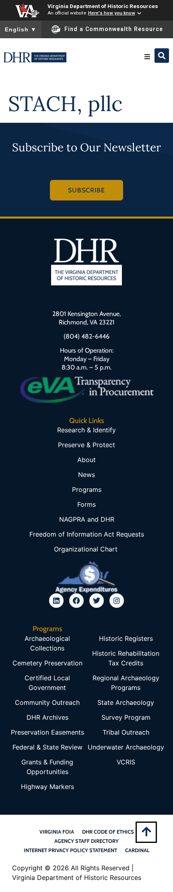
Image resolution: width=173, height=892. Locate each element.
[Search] (161, 55)
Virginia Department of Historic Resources (102, 6)
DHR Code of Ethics (108, 831)
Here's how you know (111, 13)
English (21, 29)
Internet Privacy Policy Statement (70, 850)
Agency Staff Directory (86, 841)
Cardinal (137, 850)
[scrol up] (146, 831)
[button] (147, 57)
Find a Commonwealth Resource (113, 29)
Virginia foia (56, 831)
